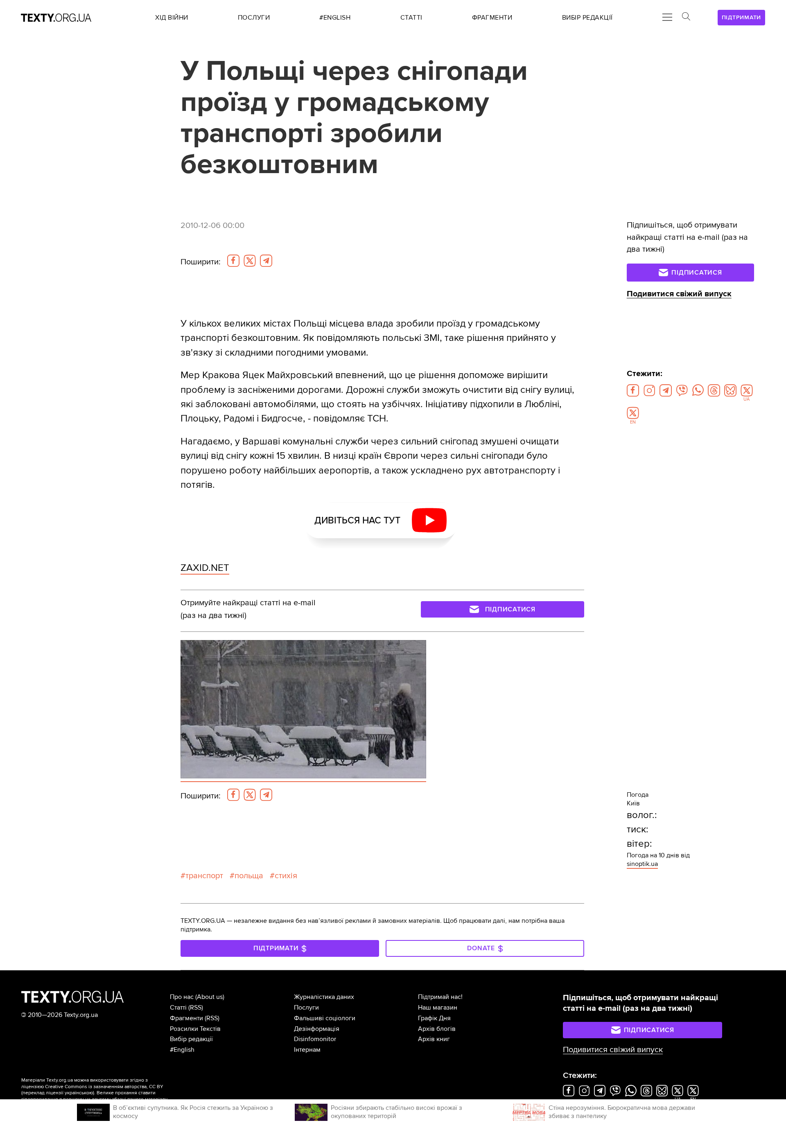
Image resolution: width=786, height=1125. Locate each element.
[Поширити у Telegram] (266, 261)
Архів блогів (437, 1029)
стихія (286, 876)
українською (79, 1093)
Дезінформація (316, 1029)
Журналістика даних (324, 997)
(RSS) (195, 1007)
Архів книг (434, 1039)
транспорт (204, 876)
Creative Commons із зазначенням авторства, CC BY (104, 1087)
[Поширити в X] (250, 261)
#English (182, 1050)
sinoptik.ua (642, 864)
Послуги (306, 1007)
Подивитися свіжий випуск (679, 294)
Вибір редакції (191, 1039)
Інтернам (307, 1050)
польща (249, 876)
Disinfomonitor (315, 1039)
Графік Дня (434, 1018)
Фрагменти (186, 1018)
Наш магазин (437, 1007)
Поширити (201, 262)
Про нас (182, 997)
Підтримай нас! (440, 997)
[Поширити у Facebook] (233, 261)
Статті (178, 1007)
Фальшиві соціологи (324, 1018)
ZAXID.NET (205, 568)
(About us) (209, 997)
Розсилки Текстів (195, 1029)
